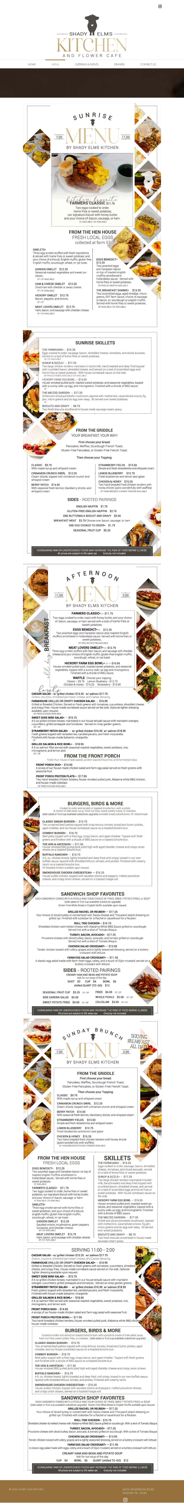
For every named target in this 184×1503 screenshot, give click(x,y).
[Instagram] (160, 6)
